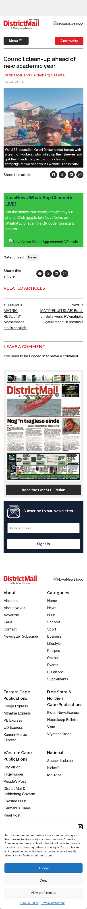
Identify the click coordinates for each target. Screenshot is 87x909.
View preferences (43, 893)
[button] (80, 827)
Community (69, 41)
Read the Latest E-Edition (43, 490)
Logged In (37, 356)
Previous (15, 305)
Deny (44, 880)
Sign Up (43, 544)
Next (75, 305)
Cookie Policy (29, 903)
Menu (11, 41)
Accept (43, 868)
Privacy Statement (53, 903)
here (30, 217)
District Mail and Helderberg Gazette (34, 75)
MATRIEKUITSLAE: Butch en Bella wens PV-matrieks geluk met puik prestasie (61, 316)
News (32, 257)
